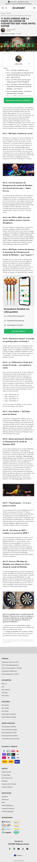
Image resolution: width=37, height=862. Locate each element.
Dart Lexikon (5, 696)
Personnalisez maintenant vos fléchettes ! (18, 100)
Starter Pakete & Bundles (9, 717)
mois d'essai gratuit (17, 479)
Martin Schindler (28, 456)
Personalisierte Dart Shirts (9, 733)
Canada (5, 350)
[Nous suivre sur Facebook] (10, 849)
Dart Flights (5, 711)
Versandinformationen (8, 808)
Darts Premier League (24, 625)
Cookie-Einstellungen (8, 811)
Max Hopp (19, 456)
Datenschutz (5, 799)
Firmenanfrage (6, 775)
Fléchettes (8, 13)
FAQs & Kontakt (6, 772)
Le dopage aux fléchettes (11, 631)
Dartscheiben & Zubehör (9, 714)
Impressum (5, 796)
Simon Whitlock (10, 205)
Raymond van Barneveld (20, 240)
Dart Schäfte (5, 708)
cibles (11, 573)
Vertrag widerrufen (7, 787)
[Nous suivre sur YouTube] (18, 849)
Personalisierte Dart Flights (9, 730)
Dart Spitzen (5, 705)
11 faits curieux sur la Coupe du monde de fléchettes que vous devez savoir (16, 15)
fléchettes (17, 421)
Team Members (6, 690)
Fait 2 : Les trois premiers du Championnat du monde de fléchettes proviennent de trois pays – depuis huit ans (20, 75)
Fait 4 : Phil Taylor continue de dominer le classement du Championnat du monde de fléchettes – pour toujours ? (19, 86)
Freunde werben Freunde (9, 784)
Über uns (4, 684)
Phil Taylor (22, 147)
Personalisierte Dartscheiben (10, 736)
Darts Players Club (7, 778)
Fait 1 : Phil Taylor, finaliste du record (17, 70)
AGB (3, 802)
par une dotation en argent (11, 523)
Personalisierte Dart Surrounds (10, 739)
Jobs (3, 687)
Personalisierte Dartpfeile (9, 727)
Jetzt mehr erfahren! (18, 331)
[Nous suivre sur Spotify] (27, 849)
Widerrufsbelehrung (7, 805)
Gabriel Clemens (7, 458)
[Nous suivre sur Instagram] (14, 849)
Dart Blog (3, 13)
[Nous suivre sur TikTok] (23, 849)
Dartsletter (4, 781)
